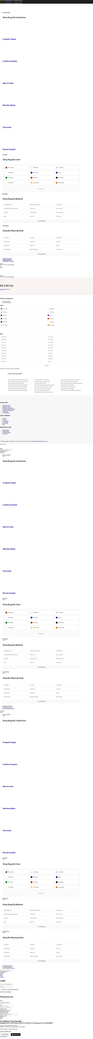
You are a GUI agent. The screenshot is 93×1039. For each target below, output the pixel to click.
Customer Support (7, 432)
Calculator (2, 1011)
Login (1, 263)
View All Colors (41, 188)
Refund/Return (6, 431)
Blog (4, 424)
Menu (1, 267)
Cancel (4, 1009)
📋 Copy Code (15, 1034)
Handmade (5, 301)
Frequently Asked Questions (9, 409)
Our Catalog (5, 422)
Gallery (4, 419)
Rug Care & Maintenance (8, 410)
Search (2, 452)
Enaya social (5, 423)
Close (1, 448)
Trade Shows (5, 411)
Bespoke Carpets (6, 406)
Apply (2, 1015)
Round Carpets (9, 149)
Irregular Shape (9, 39)
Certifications (5, 420)
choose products (3, 1036)
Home (1, 289)
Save (2, 1009)
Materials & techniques (8, 407)
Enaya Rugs (6, 441)
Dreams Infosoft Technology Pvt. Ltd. (39, 441)
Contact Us (5, 433)
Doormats (7, 127)
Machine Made (9, 105)
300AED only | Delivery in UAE (11, 0)
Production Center (7, 405)
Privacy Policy (6, 430)
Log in (2, 991)
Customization (6, 412)
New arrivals (8, 83)
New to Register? (7, 991)
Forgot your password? (13, 989)
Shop (4, 289)
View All (46, 365)
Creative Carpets (10, 61)
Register (12, 264)
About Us (5, 418)
